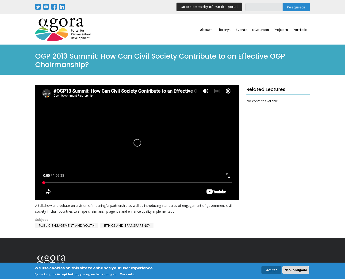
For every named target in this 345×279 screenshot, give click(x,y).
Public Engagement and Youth (67, 225)
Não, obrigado (295, 270)
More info (127, 274)
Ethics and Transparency (127, 225)
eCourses (260, 29)
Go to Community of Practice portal (209, 7)
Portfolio (300, 29)
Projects (281, 29)
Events (241, 29)
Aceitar (271, 270)
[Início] (63, 29)
